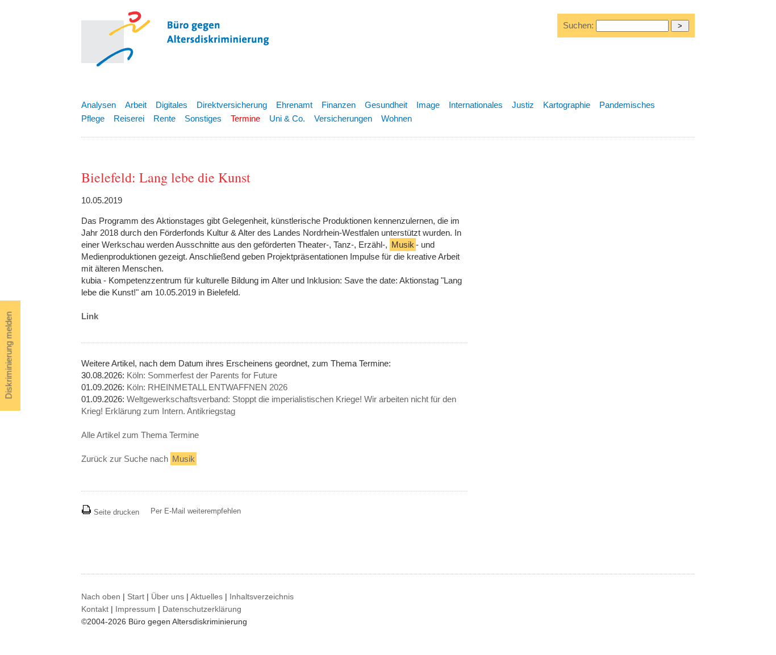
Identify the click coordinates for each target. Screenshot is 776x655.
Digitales (171, 105)
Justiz (523, 105)
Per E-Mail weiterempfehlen (196, 511)
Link (89, 316)
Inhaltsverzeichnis (262, 596)
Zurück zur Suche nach (138, 459)
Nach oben (100, 596)
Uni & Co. (287, 118)
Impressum (135, 609)
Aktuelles (206, 596)
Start (135, 596)
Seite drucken (115, 512)
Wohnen (396, 118)
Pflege (93, 118)
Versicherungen (343, 118)
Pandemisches (627, 105)
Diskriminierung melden (9, 355)
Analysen (98, 105)
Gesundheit (386, 105)
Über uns (167, 596)
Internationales (476, 105)
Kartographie (566, 105)
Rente (164, 118)
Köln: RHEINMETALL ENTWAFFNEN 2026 (207, 387)
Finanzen (339, 105)
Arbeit (136, 105)
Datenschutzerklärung (201, 609)
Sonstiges (203, 118)
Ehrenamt (294, 105)
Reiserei (129, 118)
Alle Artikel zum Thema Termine (140, 435)
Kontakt (95, 609)
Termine (245, 118)
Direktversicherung (232, 105)
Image (428, 105)
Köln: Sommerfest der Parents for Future (202, 375)
